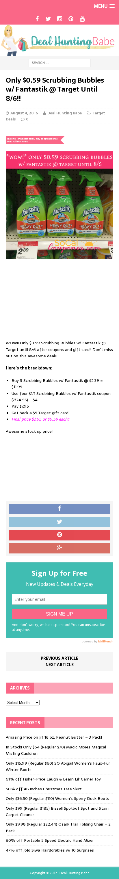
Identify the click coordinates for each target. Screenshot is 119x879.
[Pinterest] (71, 19)
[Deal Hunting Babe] (59, 40)
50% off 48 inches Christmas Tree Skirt (44, 789)
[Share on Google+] (59, 548)
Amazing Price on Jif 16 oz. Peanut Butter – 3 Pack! (54, 737)
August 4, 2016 (24, 113)
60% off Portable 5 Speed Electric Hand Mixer (50, 840)
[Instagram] (60, 19)
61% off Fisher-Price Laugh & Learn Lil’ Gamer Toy (53, 779)
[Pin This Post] (59, 535)
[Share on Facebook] (59, 509)
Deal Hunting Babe (64, 113)
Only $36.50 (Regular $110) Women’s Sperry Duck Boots (57, 798)
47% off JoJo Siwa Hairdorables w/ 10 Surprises (50, 850)
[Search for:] (60, 62)
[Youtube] (82, 19)
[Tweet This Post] (59, 522)
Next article (60, 664)
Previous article (59, 658)
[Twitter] (48, 19)
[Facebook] (37, 19)
